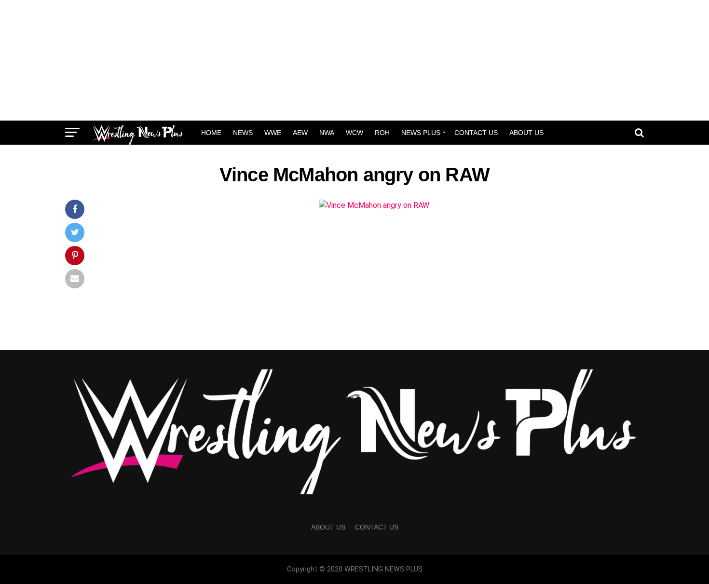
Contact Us (476, 132)
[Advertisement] (354, 60)
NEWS (243, 132)
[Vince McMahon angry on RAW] (374, 205)
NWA (326, 132)
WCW (354, 132)
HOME (211, 132)
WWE (272, 132)
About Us (526, 132)
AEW (300, 132)
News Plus (420, 132)
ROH (382, 132)
